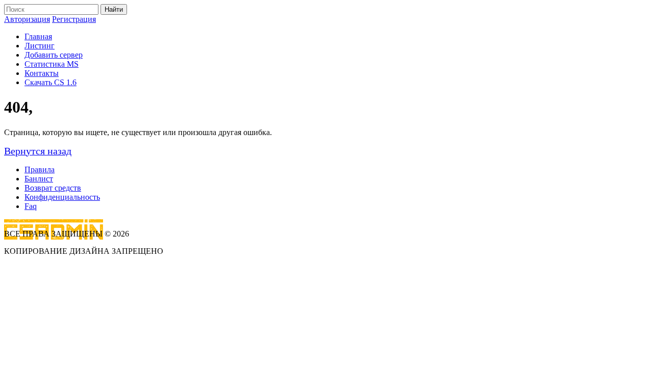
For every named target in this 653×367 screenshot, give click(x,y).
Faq (30, 206)
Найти (114, 9)
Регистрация (74, 19)
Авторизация (27, 19)
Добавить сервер (53, 54)
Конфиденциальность (62, 197)
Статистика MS (51, 64)
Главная (38, 36)
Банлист (38, 178)
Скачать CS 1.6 (50, 82)
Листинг (39, 45)
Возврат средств (52, 188)
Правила (39, 169)
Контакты (41, 73)
